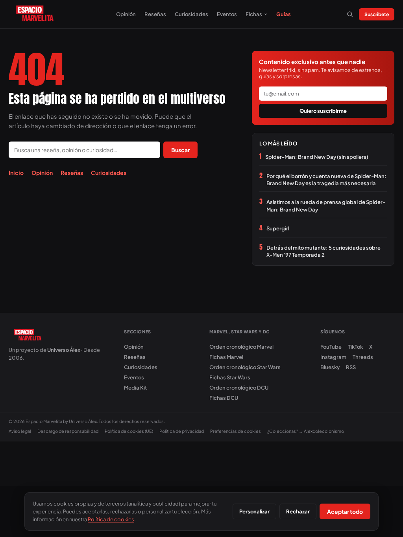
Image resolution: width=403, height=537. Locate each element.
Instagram (333, 357)
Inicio (16, 172)
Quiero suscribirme (323, 111)
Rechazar (298, 511)
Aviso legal (20, 431)
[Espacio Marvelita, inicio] (35, 14)
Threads (363, 357)
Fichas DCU (223, 398)
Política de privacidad (181, 431)
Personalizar (254, 511)
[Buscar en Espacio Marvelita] (349, 14)
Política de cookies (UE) (129, 431)
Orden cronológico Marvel (241, 347)
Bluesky (330, 367)
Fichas (254, 14)
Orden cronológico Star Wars (245, 367)
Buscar (180, 149)
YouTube (331, 347)
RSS (351, 367)
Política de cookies (111, 519)
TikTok (355, 347)
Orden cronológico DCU (238, 387)
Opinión (126, 14)
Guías (283, 14)
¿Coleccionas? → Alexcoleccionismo (305, 431)
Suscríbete (376, 14)
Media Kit (135, 387)
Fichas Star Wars (229, 377)
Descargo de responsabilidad (67, 431)
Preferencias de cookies (235, 431)
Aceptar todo (345, 511)
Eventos (227, 14)
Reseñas (155, 14)
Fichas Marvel (226, 357)
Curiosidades (191, 14)
